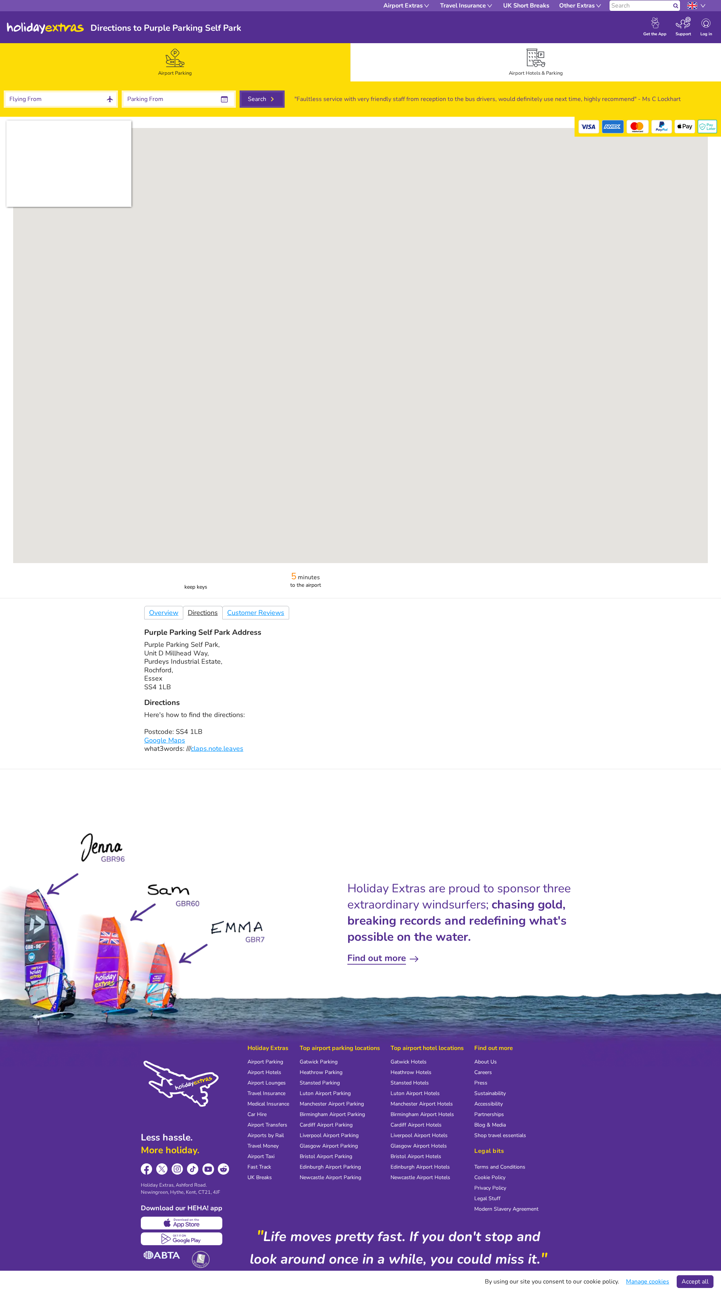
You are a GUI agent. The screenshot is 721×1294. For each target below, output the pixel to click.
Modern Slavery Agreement (506, 1209)
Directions (203, 612)
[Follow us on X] (162, 1169)
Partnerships (489, 1114)
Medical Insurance (268, 1103)
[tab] (175, 62)
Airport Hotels (264, 1072)
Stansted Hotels (410, 1082)
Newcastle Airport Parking (330, 1177)
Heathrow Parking (321, 1072)
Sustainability (490, 1093)
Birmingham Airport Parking (332, 1114)
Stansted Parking (320, 1082)
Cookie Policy (489, 1177)
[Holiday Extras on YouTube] (208, 1169)
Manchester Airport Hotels (422, 1103)
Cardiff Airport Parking (326, 1124)
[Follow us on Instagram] (177, 1169)
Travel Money (263, 1145)
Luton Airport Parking (325, 1093)
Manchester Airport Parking (332, 1103)
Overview (163, 612)
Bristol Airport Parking (326, 1156)
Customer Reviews (255, 612)
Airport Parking (265, 1061)
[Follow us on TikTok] (193, 1169)
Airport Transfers (267, 1124)
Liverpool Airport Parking (329, 1135)
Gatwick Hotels (409, 1061)
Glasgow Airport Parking (329, 1145)
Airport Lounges (266, 1082)
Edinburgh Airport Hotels (420, 1166)
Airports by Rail (265, 1135)
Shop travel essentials (500, 1135)
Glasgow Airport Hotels (419, 1145)
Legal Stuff (487, 1198)
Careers (483, 1072)
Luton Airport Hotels (415, 1093)
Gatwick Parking (319, 1061)
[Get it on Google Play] (181, 1238)
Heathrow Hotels (411, 1072)
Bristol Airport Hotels (416, 1156)
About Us (485, 1061)
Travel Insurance (266, 1093)
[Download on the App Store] (181, 1223)
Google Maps (164, 740)
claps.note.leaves (217, 748)
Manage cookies (647, 1281)
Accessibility (488, 1103)
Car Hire (257, 1114)
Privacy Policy (490, 1188)
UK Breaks (259, 1177)
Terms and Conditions (499, 1166)
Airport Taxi (261, 1156)
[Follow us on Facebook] (146, 1169)
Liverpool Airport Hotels (419, 1135)
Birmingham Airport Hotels (422, 1114)
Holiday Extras (45, 28)
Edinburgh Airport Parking (330, 1166)
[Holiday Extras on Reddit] (223, 1169)
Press (480, 1082)
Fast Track (259, 1166)
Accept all (695, 1281)
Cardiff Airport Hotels (416, 1124)
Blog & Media (490, 1124)
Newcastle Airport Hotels (420, 1177)
